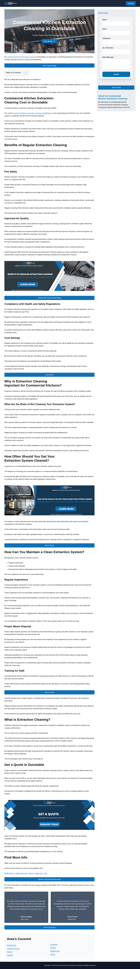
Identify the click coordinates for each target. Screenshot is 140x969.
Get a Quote (48, 41)
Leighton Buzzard (21, 873)
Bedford (53, 948)
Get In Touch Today (49, 65)
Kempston (54, 944)
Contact (131, 3)
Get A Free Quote (49, 927)
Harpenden (39, 873)
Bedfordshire (9, 873)
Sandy (52, 954)
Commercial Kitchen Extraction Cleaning (21, 57)
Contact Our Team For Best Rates (49, 298)
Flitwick (31, 873)
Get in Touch (49, 692)
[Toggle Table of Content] (24, 73)
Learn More (49, 375)
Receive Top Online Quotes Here (49, 879)
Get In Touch (49, 545)
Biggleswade (55, 951)
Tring (45, 873)
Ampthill (10, 955)
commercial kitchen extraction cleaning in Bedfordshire (32, 113)
